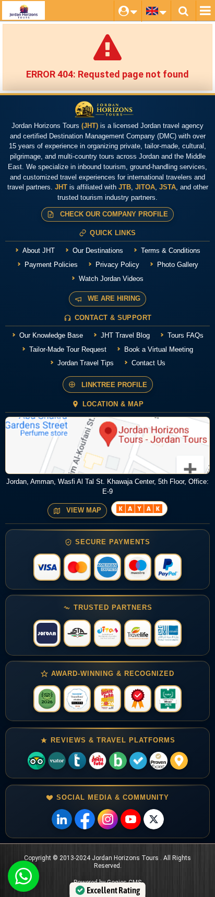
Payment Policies (51, 264)
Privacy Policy (117, 264)
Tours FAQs (186, 335)
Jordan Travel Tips (85, 363)
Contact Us (148, 363)
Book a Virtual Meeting (158, 349)
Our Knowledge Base (51, 335)
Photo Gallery (177, 264)
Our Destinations (98, 250)
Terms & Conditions (170, 250)
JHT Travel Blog (125, 335)
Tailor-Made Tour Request (67, 349)
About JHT (38, 250)
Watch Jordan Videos (111, 279)
